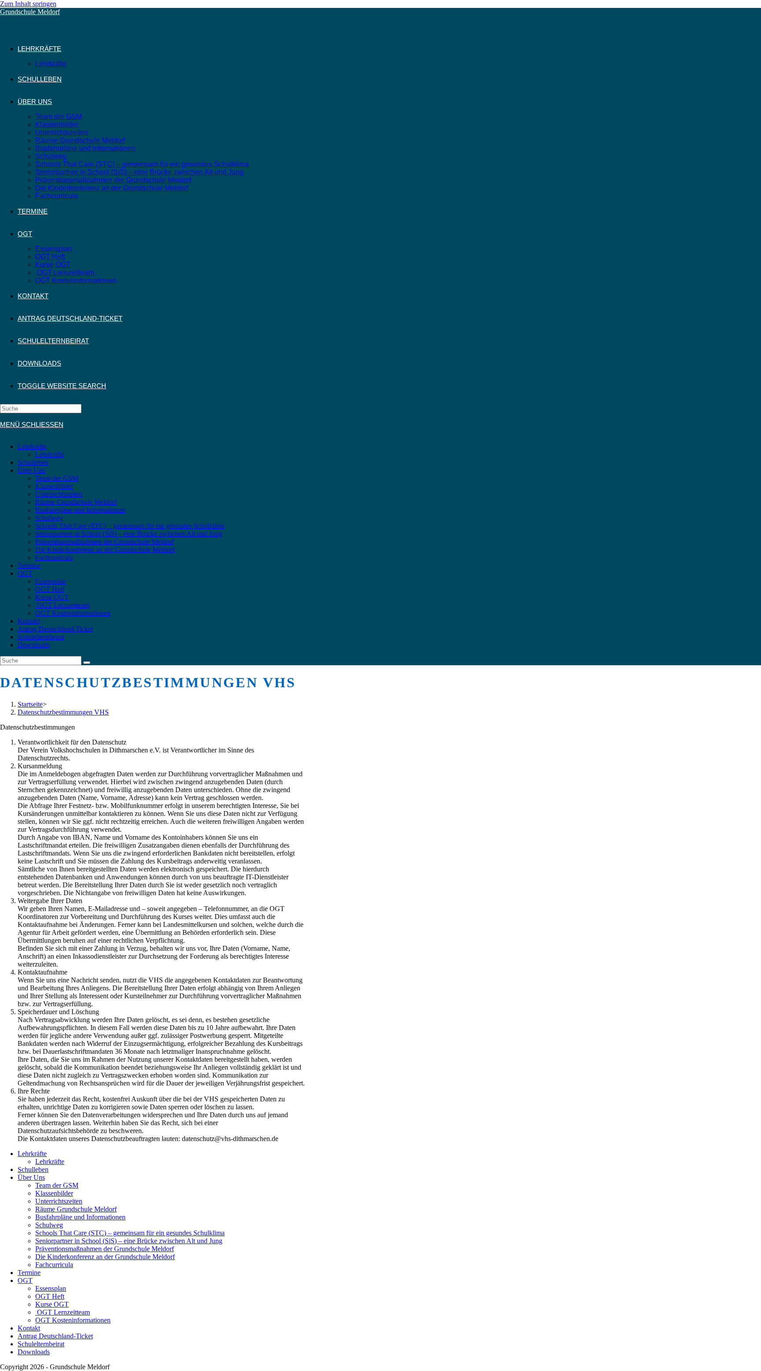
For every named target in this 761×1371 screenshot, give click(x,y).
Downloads (34, 644)
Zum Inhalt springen (28, 3)
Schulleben (33, 462)
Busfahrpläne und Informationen (80, 510)
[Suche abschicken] (86, 662)
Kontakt (29, 621)
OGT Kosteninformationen (73, 613)
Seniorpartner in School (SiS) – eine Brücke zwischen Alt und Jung (128, 533)
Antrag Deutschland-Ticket (55, 629)
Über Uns (31, 470)
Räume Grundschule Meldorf (76, 502)
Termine (29, 565)
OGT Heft (49, 589)
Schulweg (49, 518)
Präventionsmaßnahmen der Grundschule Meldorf (104, 541)
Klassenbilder (54, 486)
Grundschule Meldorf (30, 11)
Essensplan (50, 581)
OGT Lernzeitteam (62, 605)
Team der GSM (56, 478)
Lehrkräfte (32, 446)
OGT (25, 573)
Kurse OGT (52, 597)
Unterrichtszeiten (58, 494)
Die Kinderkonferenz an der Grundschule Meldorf (105, 549)
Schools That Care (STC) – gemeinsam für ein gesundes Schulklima (130, 526)
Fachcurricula (54, 557)
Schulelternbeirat (41, 637)
